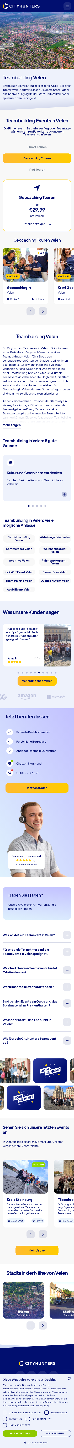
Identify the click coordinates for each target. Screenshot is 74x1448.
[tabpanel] (37, 478)
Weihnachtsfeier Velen (55, 550)
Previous (31, 311)
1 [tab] (29, 505)
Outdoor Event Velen (55, 580)
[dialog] (37, 1411)
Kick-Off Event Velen (19, 572)
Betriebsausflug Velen (19, 538)
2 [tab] (33, 505)
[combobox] (69, 1378)
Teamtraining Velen (19, 580)
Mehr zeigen (12, 425)
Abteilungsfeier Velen (55, 537)
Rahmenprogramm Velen (55, 562)
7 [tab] (43, 671)
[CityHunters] (21, 6)
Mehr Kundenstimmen (37, 681)
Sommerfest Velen (19, 549)
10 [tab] (56, 671)
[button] (37, 1442)
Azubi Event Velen (19, 589)
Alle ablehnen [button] (55, 1433)
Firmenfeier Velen (55, 572)
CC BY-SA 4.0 (27, 66)
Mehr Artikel (37, 1250)
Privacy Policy (42, 1405)
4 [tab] (41, 505)
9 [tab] (51, 671)
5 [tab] (45, 505)
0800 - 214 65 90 (28, 772)
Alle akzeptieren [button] (20, 1433)
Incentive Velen (19, 560)
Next (43, 311)
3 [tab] (37, 505)
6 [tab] (39, 671)
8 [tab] (47, 671)
